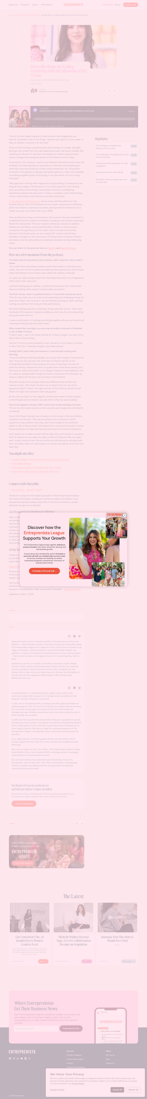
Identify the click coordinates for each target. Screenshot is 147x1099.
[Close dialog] (124, 515)
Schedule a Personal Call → (44, 571)
